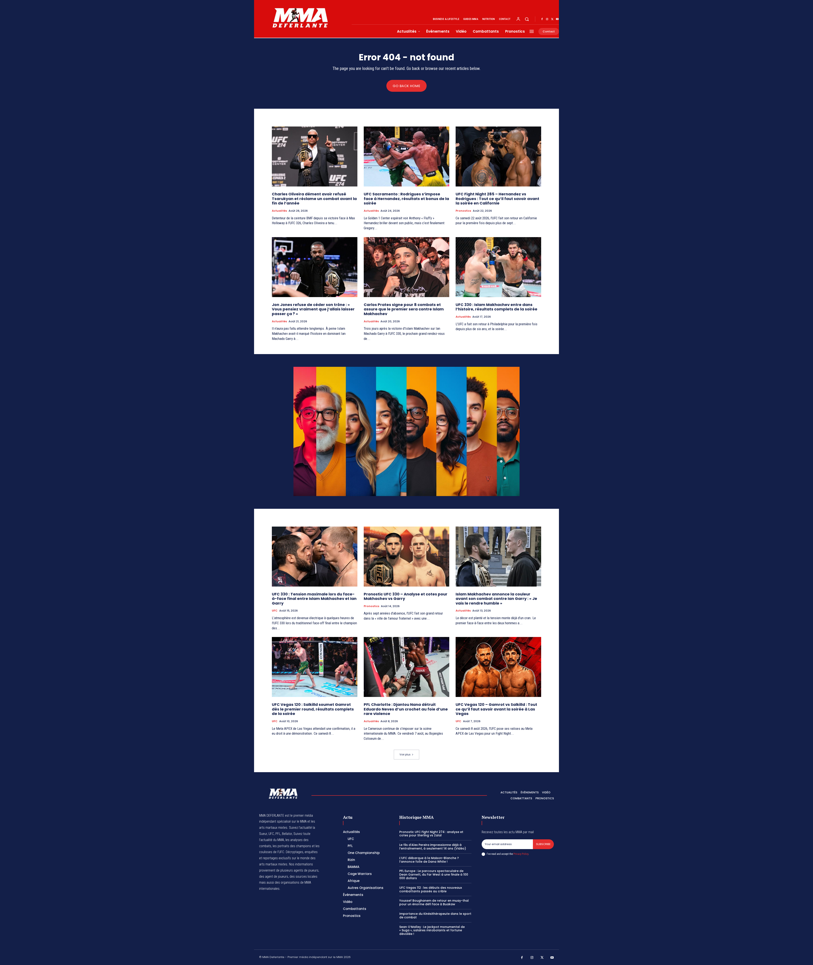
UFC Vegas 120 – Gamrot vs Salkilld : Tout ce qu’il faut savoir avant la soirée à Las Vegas (496, 709)
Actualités (279, 211)
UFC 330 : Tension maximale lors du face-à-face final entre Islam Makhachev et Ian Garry (314, 598)
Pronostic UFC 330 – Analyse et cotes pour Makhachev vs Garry (405, 596)
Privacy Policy (520, 853)
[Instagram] (547, 19)
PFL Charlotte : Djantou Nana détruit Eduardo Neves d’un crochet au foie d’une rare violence (406, 709)
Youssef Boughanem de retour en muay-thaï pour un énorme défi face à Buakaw (434, 902)
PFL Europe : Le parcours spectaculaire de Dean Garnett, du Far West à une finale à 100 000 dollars (433, 874)
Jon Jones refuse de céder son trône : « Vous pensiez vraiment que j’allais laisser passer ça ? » (313, 309)
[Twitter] (552, 19)
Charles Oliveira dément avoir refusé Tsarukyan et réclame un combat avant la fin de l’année (314, 198)
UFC (275, 610)
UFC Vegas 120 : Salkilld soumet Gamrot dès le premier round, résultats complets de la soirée (313, 709)
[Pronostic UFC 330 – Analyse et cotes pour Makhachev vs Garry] (406, 557)
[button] (527, 19)
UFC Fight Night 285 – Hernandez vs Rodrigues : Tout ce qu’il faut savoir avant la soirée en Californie (497, 198)
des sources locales (303, 877)
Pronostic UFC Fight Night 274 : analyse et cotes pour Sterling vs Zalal (431, 834)
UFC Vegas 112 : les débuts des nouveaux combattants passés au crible (430, 889)
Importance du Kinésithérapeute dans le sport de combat (435, 915)
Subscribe (543, 844)
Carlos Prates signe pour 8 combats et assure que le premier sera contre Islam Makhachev (404, 309)
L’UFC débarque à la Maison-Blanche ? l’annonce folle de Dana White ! (429, 860)
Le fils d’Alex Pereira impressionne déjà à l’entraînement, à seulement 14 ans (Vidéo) (432, 847)
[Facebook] (542, 19)
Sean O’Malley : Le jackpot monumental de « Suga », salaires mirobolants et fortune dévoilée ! (432, 930)
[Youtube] (557, 19)
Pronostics (463, 211)
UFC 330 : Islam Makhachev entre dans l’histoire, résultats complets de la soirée (496, 307)
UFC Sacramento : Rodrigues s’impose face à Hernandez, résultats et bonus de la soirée (406, 198)
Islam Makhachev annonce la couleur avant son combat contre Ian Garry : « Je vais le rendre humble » (496, 598)
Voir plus (405, 754)
